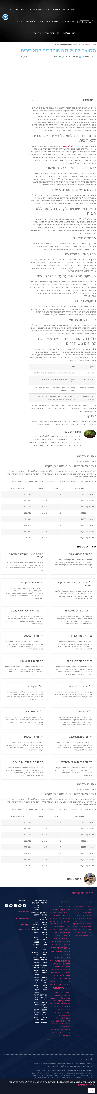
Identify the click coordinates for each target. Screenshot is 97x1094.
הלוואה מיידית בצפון (36, 1020)
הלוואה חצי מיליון (34, 711)
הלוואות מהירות (65, 1027)
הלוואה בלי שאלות (87, 910)
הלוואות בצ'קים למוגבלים (78, 610)
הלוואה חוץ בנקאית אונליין (62, 915)
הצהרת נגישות (23, 911)
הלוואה (56, 907)
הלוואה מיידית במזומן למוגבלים (60, 954)
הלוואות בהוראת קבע (27, 21)
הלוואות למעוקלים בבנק (44, 1005)
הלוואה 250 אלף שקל (80, 736)
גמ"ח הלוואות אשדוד (81, 635)
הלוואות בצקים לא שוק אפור (28, 762)
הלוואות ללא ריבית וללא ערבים (27, 610)
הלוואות (57, 21)
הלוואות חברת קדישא (36, 980)
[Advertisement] (62, 77)
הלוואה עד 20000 (33, 635)
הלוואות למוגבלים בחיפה (44, 980)
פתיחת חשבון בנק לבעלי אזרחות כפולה (35, 905)
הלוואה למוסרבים (18, 9)
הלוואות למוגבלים (54, 9)
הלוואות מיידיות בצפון (36, 997)
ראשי (73, 9)
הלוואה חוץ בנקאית (87, 912)
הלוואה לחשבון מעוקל (36, 1012)
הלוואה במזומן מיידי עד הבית (76, 762)
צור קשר (37, 33)
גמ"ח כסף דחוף (34, 686)
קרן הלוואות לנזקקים (32, 582)
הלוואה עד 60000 (33, 736)
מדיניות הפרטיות (85, 1085)
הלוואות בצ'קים (69, 33)
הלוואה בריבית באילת (80, 686)
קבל (91, 1090)
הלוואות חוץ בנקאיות (63, 1001)
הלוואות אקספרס (68, 21)
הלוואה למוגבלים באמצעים (44, 1020)
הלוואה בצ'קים (65, 910)
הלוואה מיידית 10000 (31, 661)
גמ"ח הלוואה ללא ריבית (79, 661)
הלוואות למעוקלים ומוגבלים (44, 1012)
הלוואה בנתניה (84, 711)
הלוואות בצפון (55, 998)
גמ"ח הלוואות (88, 907)
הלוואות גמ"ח (45, 21)
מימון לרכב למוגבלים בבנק (43, 997)
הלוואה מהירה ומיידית (45, 987)
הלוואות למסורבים (36, 9)
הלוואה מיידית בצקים (61, 964)
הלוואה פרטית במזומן (36, 972)
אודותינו (66, 9)
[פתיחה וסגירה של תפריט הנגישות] (5, 17)
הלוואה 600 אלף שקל (80, 554)
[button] (33, 100)
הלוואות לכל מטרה (52, 33)
